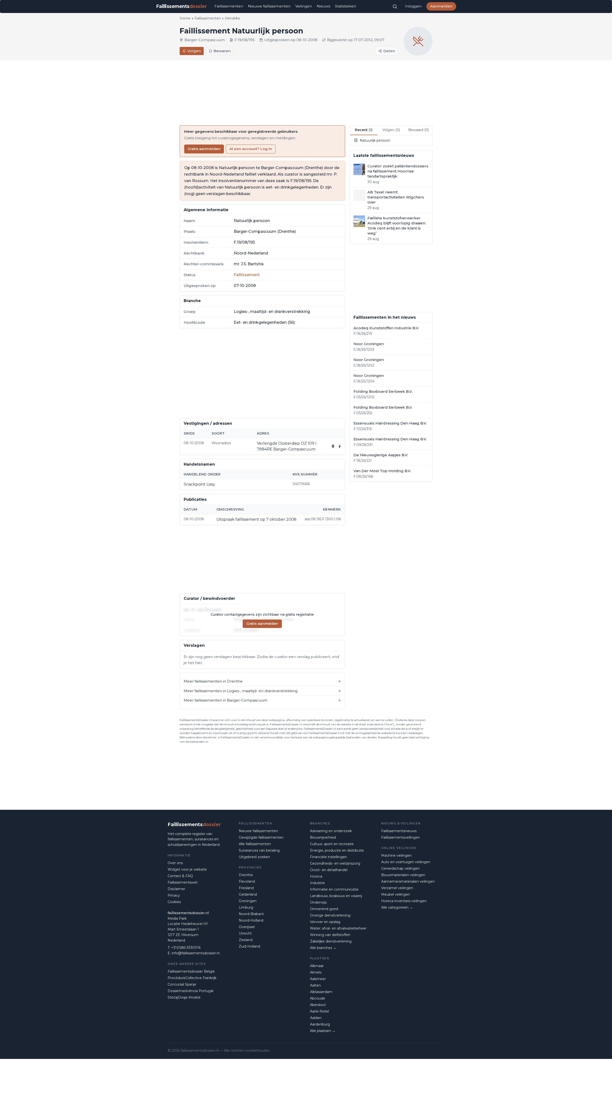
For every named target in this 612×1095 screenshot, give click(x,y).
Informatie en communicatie (334, 889)
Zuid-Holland (249, 946)
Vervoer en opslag (325, 922)
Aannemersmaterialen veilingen (408, 881)
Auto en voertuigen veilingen (405, 862)
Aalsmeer (318, 979)
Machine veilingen (396, 855)
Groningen (248, 901)
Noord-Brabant (251, 914)
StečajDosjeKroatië (184, 997)
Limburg (246, 907)
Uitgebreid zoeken (254, 857)
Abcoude (317, 998)
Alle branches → (323, 948)
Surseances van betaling (259, 850)
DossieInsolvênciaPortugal (190, 991)
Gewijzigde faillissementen (261, 837)
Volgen (194, 51)
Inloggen (413, 6)
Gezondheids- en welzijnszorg (335, 863)
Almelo (316, 972)
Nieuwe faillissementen (269, 6)
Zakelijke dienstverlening (331, 941)
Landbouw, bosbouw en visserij (336, 896)
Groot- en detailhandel (328, 870)
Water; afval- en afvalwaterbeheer (338, 928)
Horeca (316, 876)
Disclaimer (176, 889)
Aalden (316, 1018)
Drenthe (246, 875)
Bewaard (418, 130)
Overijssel (247, 927)
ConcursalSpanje (182, 984)
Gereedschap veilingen (400, 868)
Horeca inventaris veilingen (404, 901)
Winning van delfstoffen (330, 935)
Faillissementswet (183, 882)
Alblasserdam (321, 992)
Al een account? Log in (250, 148)
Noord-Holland (251, 920)
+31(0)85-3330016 (186, 947)
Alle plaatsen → (322, 1031)
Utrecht (245, 933)
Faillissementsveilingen (400, 837)
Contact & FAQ (180, 876)
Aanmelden (441, 6)
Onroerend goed (324, 909)
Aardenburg (320, 1024)
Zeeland (245, 940)
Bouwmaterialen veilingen (403, 875)
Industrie (317, 883)
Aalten (315, 985)
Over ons (175, 863)
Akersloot (318, 1005)
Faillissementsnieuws (398, 831)
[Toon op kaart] (333, 446)
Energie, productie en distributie (337, 850)
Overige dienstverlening (330, 915)
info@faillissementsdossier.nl (196, 953)
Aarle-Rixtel (319, 1011)
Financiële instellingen (328, 857)
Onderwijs (318, 902)
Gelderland (248, 894)
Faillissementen (229, 6)
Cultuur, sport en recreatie (332, 844)
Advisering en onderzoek (331, 831)
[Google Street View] (340, 446)
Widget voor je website (187, 869)
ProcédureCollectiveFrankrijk (192, 978)
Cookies (174, 902)
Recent (363, 130)
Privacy (174, 895)
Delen (389, 51)
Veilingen (303, 6)
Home (185, 18)
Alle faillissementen (255, 844)
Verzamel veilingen (397, 888)
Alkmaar (317, 966)
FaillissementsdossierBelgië (191, 971)
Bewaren (222, 51)
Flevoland (247, 881)
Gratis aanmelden (204, 148)
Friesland (246, 888)
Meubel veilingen (395, 894)
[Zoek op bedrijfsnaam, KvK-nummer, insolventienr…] (395, 6)
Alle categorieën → (397, 907)
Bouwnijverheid (323, 837)
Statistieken (345, 6)
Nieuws (323, 6)
